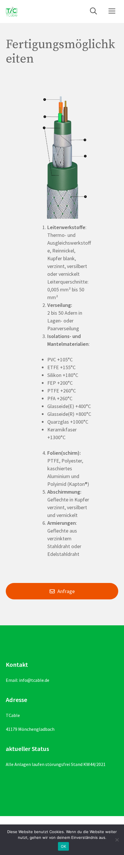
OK (63, 846)
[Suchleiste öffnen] (93, 11)
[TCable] (11, 11)
